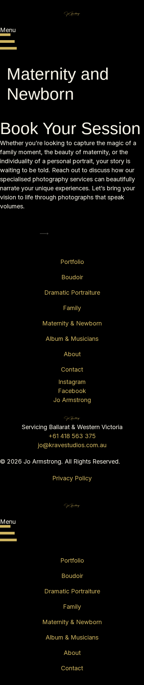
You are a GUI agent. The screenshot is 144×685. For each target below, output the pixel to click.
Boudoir (72, 277)
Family (72, 307)
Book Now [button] (25, 234)
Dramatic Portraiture (72, 292)
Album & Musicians (72, 338)
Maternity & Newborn (72, 323)
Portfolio (72, 261)
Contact (72, 369)
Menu (8, 29)
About (72, 354)
